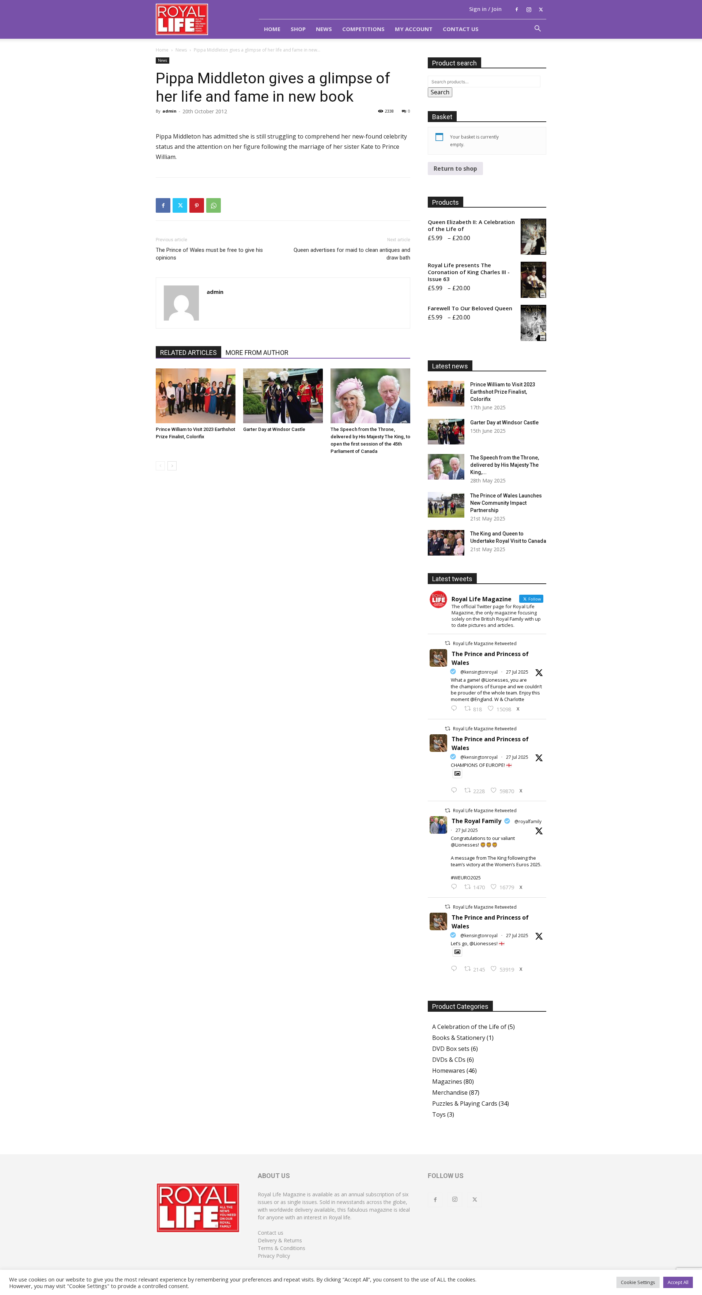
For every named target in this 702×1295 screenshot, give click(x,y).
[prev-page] (160, 465)
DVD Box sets (450, 1049)
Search (440, 92)
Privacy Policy (274, 1255)
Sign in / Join (485, 8)
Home (272, 29)
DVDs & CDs (448, 1060)
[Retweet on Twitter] (447, 643)
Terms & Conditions (281, 1248)
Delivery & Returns (280, 1240)
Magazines (447, 1082)
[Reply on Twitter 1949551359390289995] (456, 887)
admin (169, 111)
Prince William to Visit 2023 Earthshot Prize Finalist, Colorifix (502, 392)
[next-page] (172, 465)
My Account (414, 29)
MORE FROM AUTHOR (257, 352)
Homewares (448, 1071)
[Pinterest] (196, 205)
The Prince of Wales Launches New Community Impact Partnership (506, 503)
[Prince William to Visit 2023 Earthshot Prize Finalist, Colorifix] (195, 395)
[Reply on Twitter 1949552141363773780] (456, 790)
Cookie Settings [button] (638, 1282)
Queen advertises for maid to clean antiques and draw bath (352, 254)
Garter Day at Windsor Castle (274, 429)
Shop (298, 29)
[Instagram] (528, 9)
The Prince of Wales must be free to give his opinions (209, 254)
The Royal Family (476, 821)
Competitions (363, 29)
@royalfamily (527, 821)
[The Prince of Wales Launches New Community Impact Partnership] (446, 505)
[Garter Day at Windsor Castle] (283, 395)
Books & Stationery (458, 1038)
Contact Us (461, 29)
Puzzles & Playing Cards (464, 1103)
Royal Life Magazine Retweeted (485, 643)
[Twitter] (540, 9)
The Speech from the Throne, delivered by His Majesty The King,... (504, 465)
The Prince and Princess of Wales (490, 658)
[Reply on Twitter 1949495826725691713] (456, 969)
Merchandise (450, 1092)
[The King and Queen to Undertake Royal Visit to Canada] (446, 543)
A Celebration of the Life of (469, 1027)
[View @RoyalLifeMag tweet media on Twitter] (457, 773)
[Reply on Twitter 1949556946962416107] (456, 708)
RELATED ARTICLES (188, 352)
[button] (537, 29)
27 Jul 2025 (517, 672)
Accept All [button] (678, 1282)
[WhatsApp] (213, 205)
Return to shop (455, 168)
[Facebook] (516, 9)
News (324, 29)
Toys (439, 1114)
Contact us (270, 1232)
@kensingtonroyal (479, 672)
